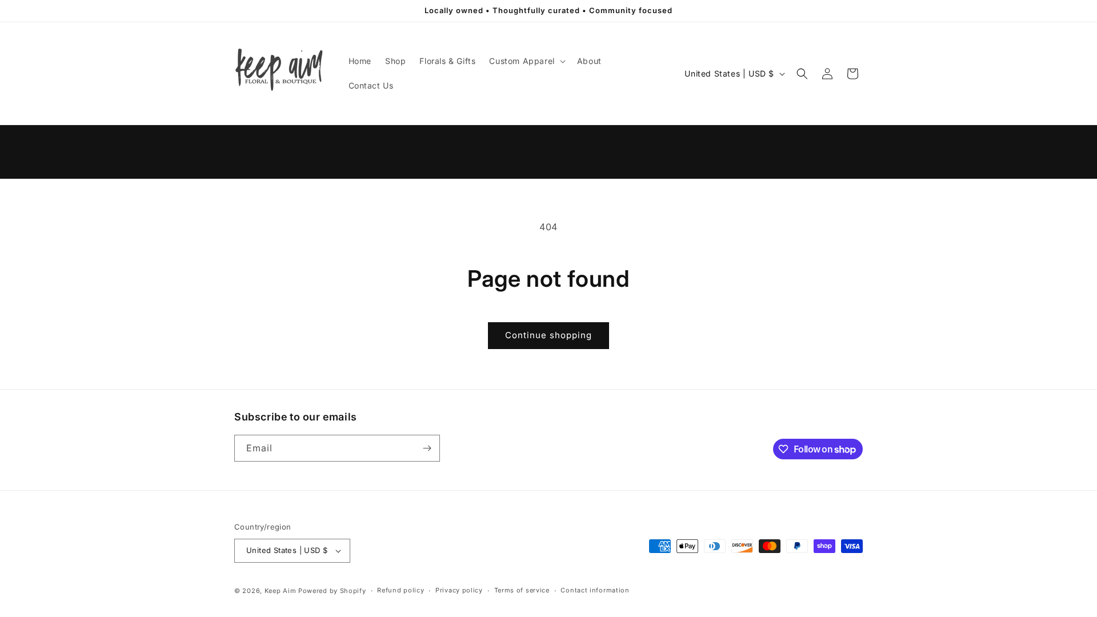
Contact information (594, 590)
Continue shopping (548, 335)
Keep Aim (281, 591)
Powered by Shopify (332, 591)
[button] (526, 61)
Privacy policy (459, 590)
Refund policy (400, 590)
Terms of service (522, 590)
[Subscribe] (426, 448)
